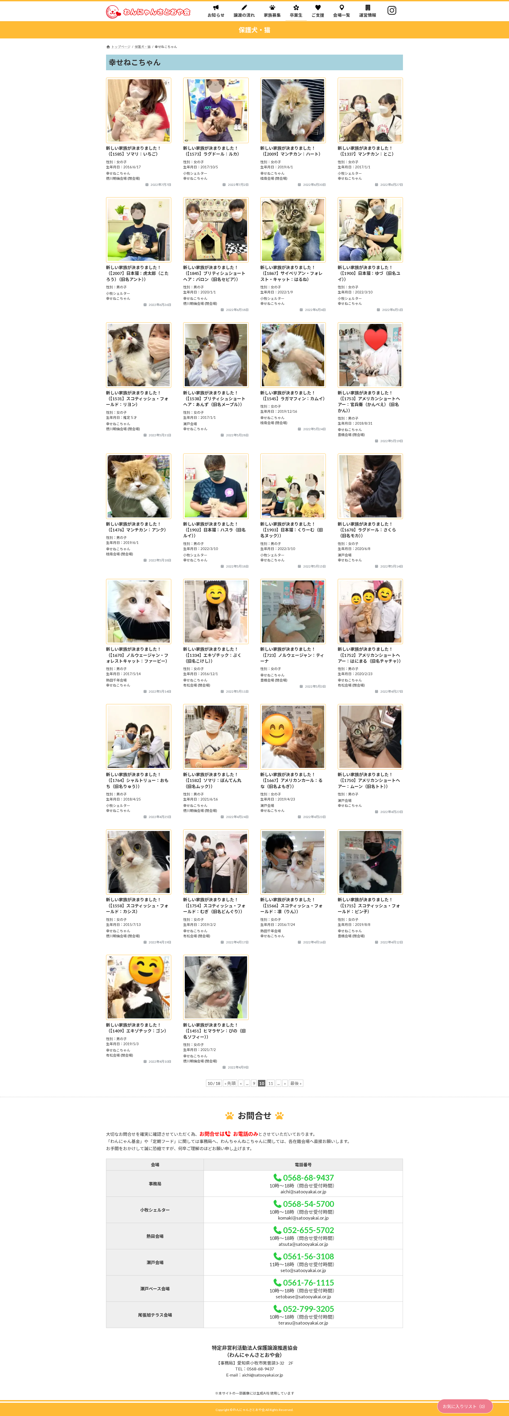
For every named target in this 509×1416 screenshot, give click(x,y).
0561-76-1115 (308, 1282)
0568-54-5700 (308, 1203)
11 (270, 1083)
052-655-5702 (308, 1230)
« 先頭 (230, 1083)
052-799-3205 (308, 1308)
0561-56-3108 (308, 1256)
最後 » (296, 1083)
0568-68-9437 (308, 1177)
